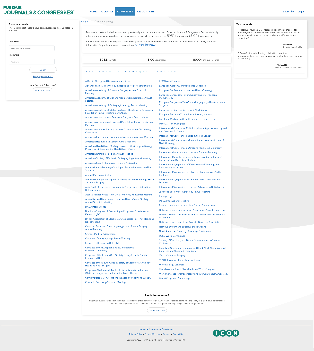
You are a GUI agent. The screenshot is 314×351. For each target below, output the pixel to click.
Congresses (87, 21)
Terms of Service (152, 334)
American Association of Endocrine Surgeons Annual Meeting (117, 117)
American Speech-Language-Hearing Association (111, 162)
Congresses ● (155, 329)
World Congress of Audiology (174, 278)
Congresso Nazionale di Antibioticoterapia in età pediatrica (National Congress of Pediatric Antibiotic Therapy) (116, 272)
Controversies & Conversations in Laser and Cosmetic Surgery (118, 277)
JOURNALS (107, 11)
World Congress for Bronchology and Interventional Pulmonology (193, 273)
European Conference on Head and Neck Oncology (185, 90)
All (175, 71)
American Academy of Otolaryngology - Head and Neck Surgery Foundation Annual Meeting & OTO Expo (119, 111)
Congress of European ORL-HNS (102, 243)
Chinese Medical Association (100, 233)
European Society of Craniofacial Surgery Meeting (185, 114)
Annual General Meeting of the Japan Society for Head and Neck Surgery (119, 169)
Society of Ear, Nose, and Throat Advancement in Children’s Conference (190, 242)
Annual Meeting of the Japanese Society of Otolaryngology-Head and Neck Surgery (119, 181)
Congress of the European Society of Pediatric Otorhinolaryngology (109, 249)
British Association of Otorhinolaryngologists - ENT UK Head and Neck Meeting (119, 220)
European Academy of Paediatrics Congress (182, 85)
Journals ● (144, 329)
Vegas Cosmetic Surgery (172, 255)
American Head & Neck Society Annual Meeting (110, 141)
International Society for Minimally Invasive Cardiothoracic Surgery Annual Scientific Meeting (190, 158)
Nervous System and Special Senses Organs (182, 226)
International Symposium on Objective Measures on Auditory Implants (191, 173)
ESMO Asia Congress (170, 81)
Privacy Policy (135, 334)
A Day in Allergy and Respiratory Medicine (107, 81)
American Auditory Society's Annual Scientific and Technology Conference (118, 131)
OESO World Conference (172, 235)
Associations (167, 329)
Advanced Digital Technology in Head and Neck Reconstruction (118, 85)
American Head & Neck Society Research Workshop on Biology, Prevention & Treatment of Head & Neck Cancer (119, 148)
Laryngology (166, 196)
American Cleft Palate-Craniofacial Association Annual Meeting (119, 137)
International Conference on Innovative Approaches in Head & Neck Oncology (191, 142)
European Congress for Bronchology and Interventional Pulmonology (188, 96)
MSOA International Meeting (174, 200)
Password (14, 54)
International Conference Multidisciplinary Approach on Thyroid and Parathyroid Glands (193, 130)
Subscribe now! (145, 45)
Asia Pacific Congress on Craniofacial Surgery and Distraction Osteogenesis (117, 188)
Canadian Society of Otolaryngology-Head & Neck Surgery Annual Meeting (116, 228)
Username (14, 41)
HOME (93, 11)
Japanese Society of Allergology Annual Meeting (184, 191)
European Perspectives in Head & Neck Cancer (184, 109)
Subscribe (288, 11)
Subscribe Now (42, 90)
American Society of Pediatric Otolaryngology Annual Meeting (118, 158)
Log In (301, 11)
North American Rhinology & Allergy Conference (185, 231)
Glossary (167, 334)
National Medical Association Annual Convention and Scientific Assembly (192, 216)
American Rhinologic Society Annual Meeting (109, 153)
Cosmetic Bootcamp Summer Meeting (105, 282)
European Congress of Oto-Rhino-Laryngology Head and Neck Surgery (192, 104)
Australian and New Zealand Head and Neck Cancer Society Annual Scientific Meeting (116, 201)
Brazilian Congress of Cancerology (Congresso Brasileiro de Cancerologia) (117, 213)
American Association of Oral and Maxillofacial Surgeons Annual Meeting (119, 123)
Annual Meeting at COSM (98, 174)
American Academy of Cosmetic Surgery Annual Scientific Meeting (116, 92)
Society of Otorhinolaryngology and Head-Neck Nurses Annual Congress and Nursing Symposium (192, 249)
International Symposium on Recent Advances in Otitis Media (191, 187)
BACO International (95, 206)
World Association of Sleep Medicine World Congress (187, 269)
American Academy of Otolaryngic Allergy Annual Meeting (116, 105)
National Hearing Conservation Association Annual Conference (192, 209)
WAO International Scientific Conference (180, 260)
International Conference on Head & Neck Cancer (185, 135)
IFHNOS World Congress (172, 123)
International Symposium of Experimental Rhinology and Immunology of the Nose (189, 166)
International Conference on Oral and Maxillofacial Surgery (190, 147)
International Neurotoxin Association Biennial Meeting (188, 152)
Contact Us (178, 334)
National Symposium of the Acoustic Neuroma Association (190, 222)
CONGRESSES (125, 11)
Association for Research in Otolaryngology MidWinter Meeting (118, 194)
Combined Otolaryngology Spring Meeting (107, 238)
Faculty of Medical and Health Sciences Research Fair (187, 119)
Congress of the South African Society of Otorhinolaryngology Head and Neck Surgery (117, 264)
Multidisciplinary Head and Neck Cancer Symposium (187, 205)
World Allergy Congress (171, 264)
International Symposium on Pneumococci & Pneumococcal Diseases (190, 181)
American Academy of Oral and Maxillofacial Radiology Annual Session (118, 99)
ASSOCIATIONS (145, 11)
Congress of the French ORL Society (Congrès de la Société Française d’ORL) (116, 257)
